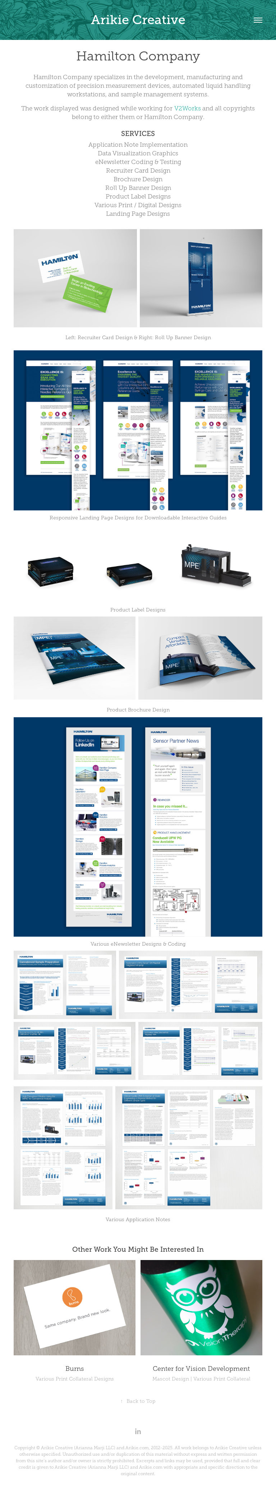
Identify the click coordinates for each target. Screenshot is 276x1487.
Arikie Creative (138, 20)
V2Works (187, 108)
